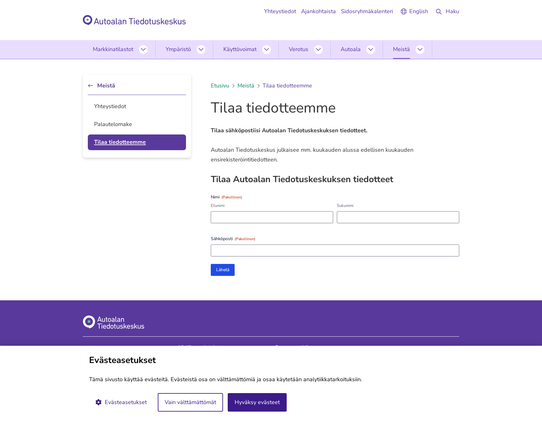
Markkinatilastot (113, 49)
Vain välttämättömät (190, 402)
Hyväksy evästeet (257, 402)
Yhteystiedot (110, 106)
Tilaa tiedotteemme (120, 142)
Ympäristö (178, 49)
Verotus (298, 49)
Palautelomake (113, 124)
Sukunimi (345, 205)
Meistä (401, 49)
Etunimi (218, 205)
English (418, 11)
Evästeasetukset (126, 402)
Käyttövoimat (240, 49)
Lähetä (222, 270)
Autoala (351, 49)
